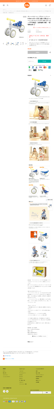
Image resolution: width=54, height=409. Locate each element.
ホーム (4, 9)
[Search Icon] (7, 5)
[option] (14, 28)
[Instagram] (7, 391)
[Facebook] (4, 391)
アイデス (37, 30)
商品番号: (29, 31)
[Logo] (27, 5)
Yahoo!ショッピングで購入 (9, 358)
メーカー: (29, 30)
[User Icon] (46, 5)
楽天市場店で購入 (8, 355)
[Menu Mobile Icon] (4, 5)
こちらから (44, 336)
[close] (50, 1)
